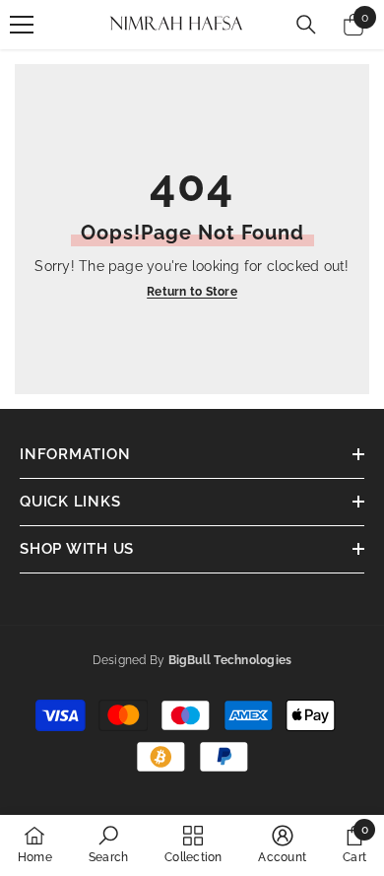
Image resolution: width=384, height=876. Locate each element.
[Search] (306, 24)
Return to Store (192, 292)
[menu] (21, 24)
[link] (108, 844)
